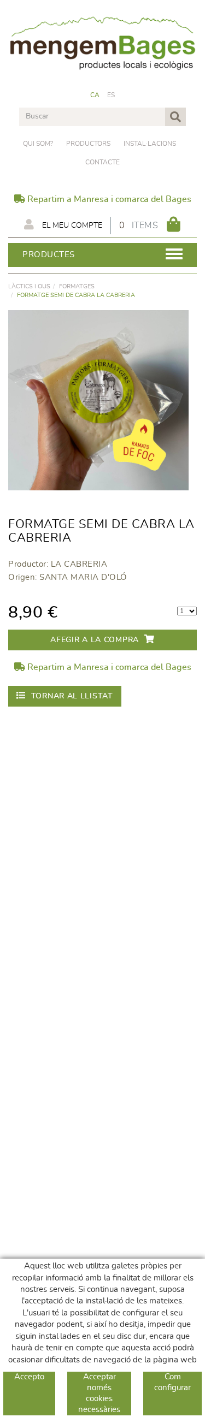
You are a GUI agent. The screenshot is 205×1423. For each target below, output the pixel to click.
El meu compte (71, 225)
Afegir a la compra (94, 640)
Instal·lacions (150, 143)
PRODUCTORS (88, 143)
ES (111, 95)
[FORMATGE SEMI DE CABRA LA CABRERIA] (98, 400)
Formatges (77, 286)
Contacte (102, 162)
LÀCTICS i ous (29, 286)
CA (95, 95)
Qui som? (38, 143)
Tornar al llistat (72, 696)
